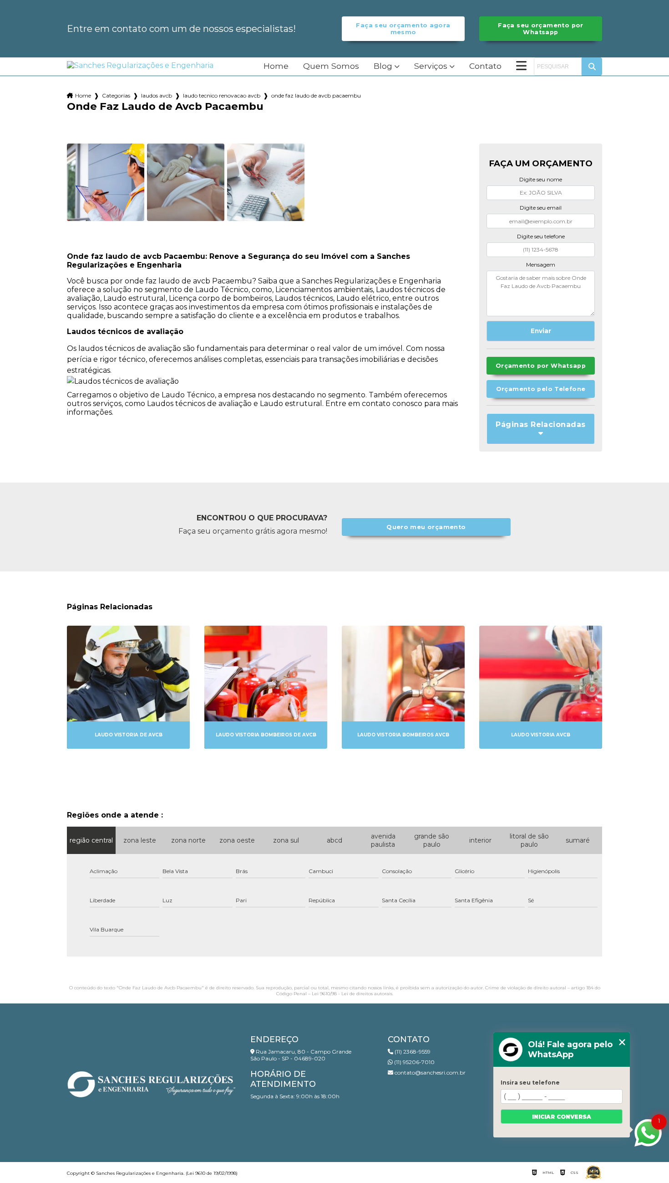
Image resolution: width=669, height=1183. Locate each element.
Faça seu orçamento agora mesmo (403, 29)
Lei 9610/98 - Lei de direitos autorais (352, 994)
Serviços (430, 66)
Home (276, 66)
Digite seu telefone (541, 236)
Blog (383, 66)
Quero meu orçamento (426, 527)
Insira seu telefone (530, 1082)
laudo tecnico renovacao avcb (221, 95)
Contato (485, 66)
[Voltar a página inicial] (140, 65)
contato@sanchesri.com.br (429, 1072)
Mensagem (540, 264)
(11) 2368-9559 (412, 1051)
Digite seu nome (540, 179)
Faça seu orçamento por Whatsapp (540, 29)
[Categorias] (521, 66)
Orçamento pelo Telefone (541, 389)
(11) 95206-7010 (414, 1062)
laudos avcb (156, 95)
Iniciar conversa (561, 1116)
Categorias (116, 95)
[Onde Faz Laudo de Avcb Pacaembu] (105, 182)
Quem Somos (331, 66)
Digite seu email (541, 207)
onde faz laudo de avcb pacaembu (316, 95)
